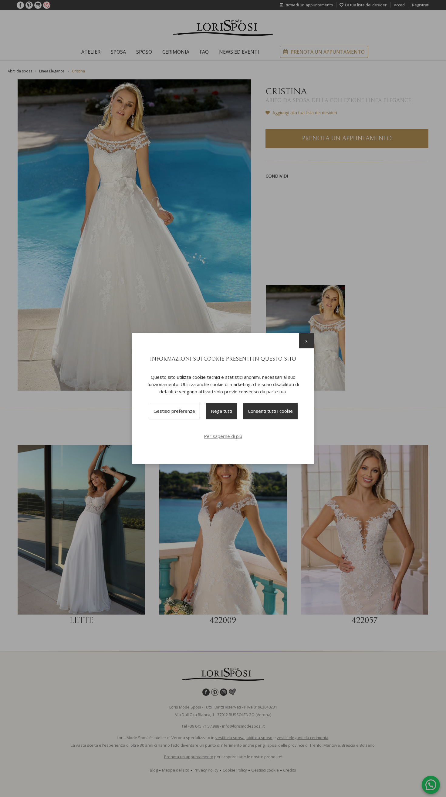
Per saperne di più (223, 436)
